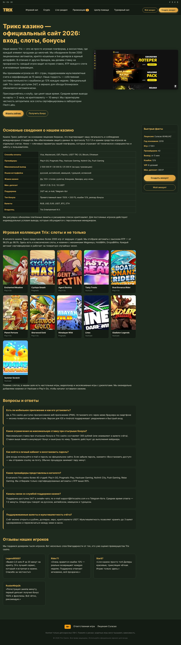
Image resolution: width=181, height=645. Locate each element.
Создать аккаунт (168, 10)
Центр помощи (101, 10)
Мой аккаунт (150, 10)
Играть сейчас (13, 113)
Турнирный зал (121, 10)
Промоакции (80, 10)
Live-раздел (61, 10)
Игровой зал (32, 10)
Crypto (46, 10)
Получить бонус (37, 113)
